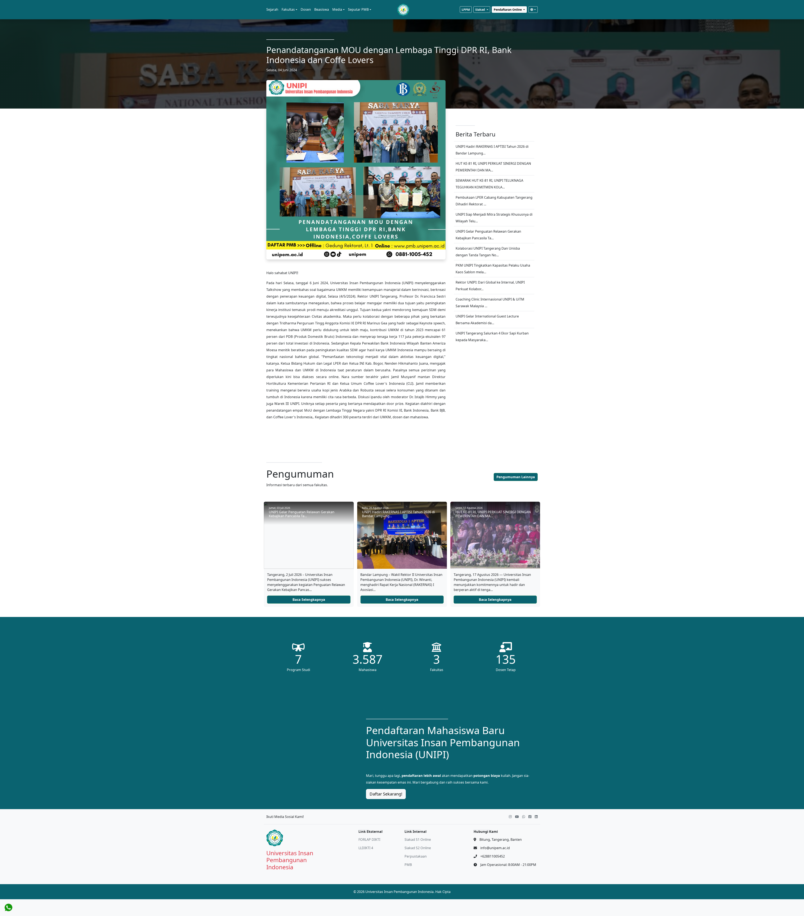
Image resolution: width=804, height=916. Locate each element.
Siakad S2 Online (418, 848)
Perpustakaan (416, 856)
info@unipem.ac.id (495, 848)
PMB (408, 864)
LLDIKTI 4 (365, 848)
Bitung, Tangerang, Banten (500, 839)
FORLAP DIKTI (369, 839)
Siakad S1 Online (418, 839)
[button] (272, 9)
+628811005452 (492, 856)
